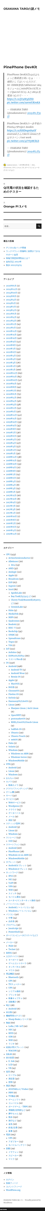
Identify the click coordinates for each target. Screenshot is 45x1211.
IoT (7, 648)
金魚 (10, 1124)
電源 (8, 1134)
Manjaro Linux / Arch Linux (24, 708)
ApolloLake (16, 593)
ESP (10, 582)
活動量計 (12, 1001)
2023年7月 (11, 306)
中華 (10, 918)
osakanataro (12, 165)
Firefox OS (13, 694)
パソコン (10, 914)
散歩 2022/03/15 (14, 265)
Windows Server (19, 757)
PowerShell (14, 932)
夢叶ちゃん (13, 1113)
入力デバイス (12, 956)
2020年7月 (11, 390)
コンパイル (13, 1103)
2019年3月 (11, 446)
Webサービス (14, 802)
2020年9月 (11, 383)
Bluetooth (13, 977)
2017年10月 (11, 499)
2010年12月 (11, 534)
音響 (8, 1148)
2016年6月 (11, 527)
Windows (13, 750)
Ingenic (12, 586)
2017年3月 (11, 509)
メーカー (10, 942)
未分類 (9, 1012)
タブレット (11, 862)
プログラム (11, 925)
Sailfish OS (16, 729)
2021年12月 (11, 331)
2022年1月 (11, 327)
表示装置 (10, 1057)
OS (23, 167)
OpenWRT (16, 715)
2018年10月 (11, 464)
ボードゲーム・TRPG (18, 1106)
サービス (10, 799)
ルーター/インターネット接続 (21, 900)
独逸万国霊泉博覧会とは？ (18, 258)
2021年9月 (11, 341)
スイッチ (12, 893)
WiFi (10, 890)
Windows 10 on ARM (18, 855)
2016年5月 (11, 530)
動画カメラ (13, 785)
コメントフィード (14, 1186)
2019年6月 (11, 436)
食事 (10, 1131)
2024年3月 (11, 299)
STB (8, 764)
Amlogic (12, 572)
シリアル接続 (14, 991)
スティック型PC (13, 823)
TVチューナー (14, 984)
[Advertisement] (22, 41)
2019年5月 (11, 439)
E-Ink (11, 1061)
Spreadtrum (14, 638)
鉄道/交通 (12, 1127)
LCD (10, 1064)
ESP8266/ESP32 (16, 655)
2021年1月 (11, 369)
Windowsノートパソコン (20, 911)
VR (9, 1068)
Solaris (11, 746)
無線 (8, 1022)
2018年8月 (11, 471)
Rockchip (13, 631)
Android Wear (18, 673)
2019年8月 (11, 429)
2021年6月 (11, 352)
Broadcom (13, 579)
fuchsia (12, 697)
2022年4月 (11, 317)
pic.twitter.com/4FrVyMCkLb (23, 140)
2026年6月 (11, 285)
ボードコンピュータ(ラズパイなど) (22, 935)
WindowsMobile (16, 760)
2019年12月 (11, 415)
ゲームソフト (14, 1099)
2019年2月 (11, 450)
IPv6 (10, 876)
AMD (10, 568)
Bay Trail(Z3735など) (21, 596)
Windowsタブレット (18, 869)
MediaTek (13, 614)
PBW (10, 1092)
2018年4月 (11, 485)
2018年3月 (11, 488)
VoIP (10, 883)
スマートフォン (13, 844)
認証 (10, 820)
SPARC (11, 635)
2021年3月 (11, 362)
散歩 (10, 1117)
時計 (8, 1005)
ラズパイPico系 (15, 659)
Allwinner (7, 167)
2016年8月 (11, 520)
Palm (11, 743)
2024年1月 (11, 303)
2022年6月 (11, 313)
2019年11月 (11, 418)
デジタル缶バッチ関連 (16, 247)
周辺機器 (10, 973)
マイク (11, 1159)
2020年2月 (11, 408)
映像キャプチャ (15, 998)
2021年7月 (11, 348)
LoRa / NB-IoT (15, 1026)
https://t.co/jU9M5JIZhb (20, 98)
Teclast (12, 949)
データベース (14, 813)
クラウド (12, 809)
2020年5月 (11, 397)
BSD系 (11, 687)
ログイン (10, 1179)
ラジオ (11, 1043)
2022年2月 (11, 324)
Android (12, 666)
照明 (10, 1082)
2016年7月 (11, 523)
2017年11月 (11, 495)
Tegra (11, 642)
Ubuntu (14, 732)
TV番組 (11, 1096)
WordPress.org (13, 1190)
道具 (8, 1071)
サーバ (9, 795)
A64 (33, 165)
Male (10, 946)
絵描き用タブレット (15, 1047)
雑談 (8, 1085)
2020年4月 (11, 401)
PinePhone (13, 851)
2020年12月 (11, 373)
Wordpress (13, 806)
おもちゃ (10, 778)
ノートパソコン (13, 904)
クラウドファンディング (17, 788)
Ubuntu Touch (18, 736)
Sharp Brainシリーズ (18, 1019)
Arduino (12, 652)
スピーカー (13, 1155)
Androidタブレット (17, 865)
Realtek (12, 624)
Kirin (11, 610)
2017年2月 (11, 513)
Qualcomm (13, 621)
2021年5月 (11, 355)
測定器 (11, 1078)
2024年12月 (11, 289)
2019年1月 (11, 453)
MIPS (11, 617)
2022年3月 (11, 320)
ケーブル (12, 1075)
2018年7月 (11, 474)
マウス (11, 970)
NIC (10, 879)
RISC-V (12, 628)
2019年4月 (11, 443)
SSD (10, 841)
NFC (10, 1029)
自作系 (11, 921)
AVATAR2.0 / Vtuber (18, 1089)
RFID (10, 1033)
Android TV (16, 669)
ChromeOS (13, 690)
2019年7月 (11, 432)
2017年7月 (11, 506)
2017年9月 (11, 502)
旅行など (12, 1120)
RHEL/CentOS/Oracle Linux (24, 722)
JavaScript (13, 928)
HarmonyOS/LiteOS (18, 701)
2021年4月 (11, 359)
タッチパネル (14, 967)
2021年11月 (11, 334)
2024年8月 (11, 296)
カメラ (9, 781)
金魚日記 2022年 (14, 261)
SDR (10, 1036)
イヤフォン (13, 1152)
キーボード (13, 960)
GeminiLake (17, 607)
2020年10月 (11, 380)
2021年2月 (11, 366)
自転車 (9, 1054)
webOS (14, 739)
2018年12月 (11, 457)
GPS (10, 980)
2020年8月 (11, 387)
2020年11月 (11, 376)
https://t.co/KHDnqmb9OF (21, 130)
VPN (10, 886)
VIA (10, 645)
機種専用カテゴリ (14, 1015)
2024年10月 (11, 292)
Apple (11, 575)
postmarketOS (18, 718)
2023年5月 (11, 310)
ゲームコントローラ (17, 963)
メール (11, 816)
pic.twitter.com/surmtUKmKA (23, 102)
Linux (18, 167)
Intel (10, 589)
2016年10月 (11, 516)
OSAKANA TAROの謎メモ (22, 8)
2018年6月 (11, 478)
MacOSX (15, 683)
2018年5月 (11, 481)
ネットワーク (12, 872)
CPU (14, 167)
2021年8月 (11, 345)
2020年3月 (11, 404)
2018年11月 (11, 460)
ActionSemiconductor (19, 558)
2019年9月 (11, 425)
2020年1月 (11, 411)
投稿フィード (12, 1183)
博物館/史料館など (16, 1110)
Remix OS (16, 676)
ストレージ (11, 837)
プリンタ (12, 994)
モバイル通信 (14, 897)
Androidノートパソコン (19, 907)
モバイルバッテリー (17, 1145)
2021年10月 (11, 338)
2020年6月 (11, 394)
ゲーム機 (10, 792)
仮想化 (9, 953)
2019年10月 (11, 422)
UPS (10, 987)
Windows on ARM (19, 753)
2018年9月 (11, 467)
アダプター (13, 1141)
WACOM (12, 1050)
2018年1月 (11, 492)
